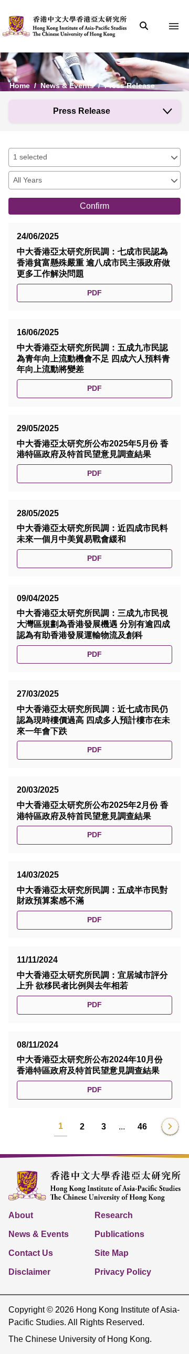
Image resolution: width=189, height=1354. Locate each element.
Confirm (94, 205)
